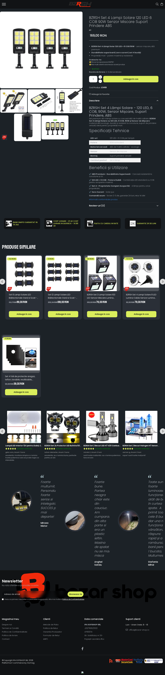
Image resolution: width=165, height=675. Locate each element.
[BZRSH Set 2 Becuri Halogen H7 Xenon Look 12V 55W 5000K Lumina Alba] (141, 427)
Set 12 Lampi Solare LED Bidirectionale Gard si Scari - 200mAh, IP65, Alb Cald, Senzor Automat (63, 296)
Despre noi (7, 624)
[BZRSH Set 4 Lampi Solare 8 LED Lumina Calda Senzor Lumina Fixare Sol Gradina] (141, 273)
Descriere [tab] (94, 100)
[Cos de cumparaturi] (161, 4)
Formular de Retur (51, 635)
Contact (6, 639)
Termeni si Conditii (10, 628)
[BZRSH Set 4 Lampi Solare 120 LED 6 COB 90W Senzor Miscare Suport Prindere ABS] (41, 50)
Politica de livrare (10, 635)
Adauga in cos (130, 79)
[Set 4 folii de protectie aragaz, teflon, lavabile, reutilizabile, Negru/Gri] (21, 354)
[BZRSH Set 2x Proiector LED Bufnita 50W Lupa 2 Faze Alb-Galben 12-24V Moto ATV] (63, 427)
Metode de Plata (50, 624)
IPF (90, 30)
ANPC (45, 639)
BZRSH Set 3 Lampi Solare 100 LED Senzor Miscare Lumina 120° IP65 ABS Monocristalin (101, 296)
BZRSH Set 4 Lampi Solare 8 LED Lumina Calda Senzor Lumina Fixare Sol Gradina (141, 296)
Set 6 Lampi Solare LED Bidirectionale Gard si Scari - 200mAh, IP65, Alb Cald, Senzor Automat (24, 296)
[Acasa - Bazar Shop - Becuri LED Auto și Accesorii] (80, 4)
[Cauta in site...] (157, 4)
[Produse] (4, 5)
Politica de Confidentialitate (73, 599)
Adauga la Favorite (100, 94)
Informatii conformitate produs (103, 199)
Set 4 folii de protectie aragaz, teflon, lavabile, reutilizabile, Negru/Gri (20, 378)
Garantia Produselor (52, 632)
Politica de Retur (50, 628)
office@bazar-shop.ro (139, 630)
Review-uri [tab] (97, 205)
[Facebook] (82, 649)
